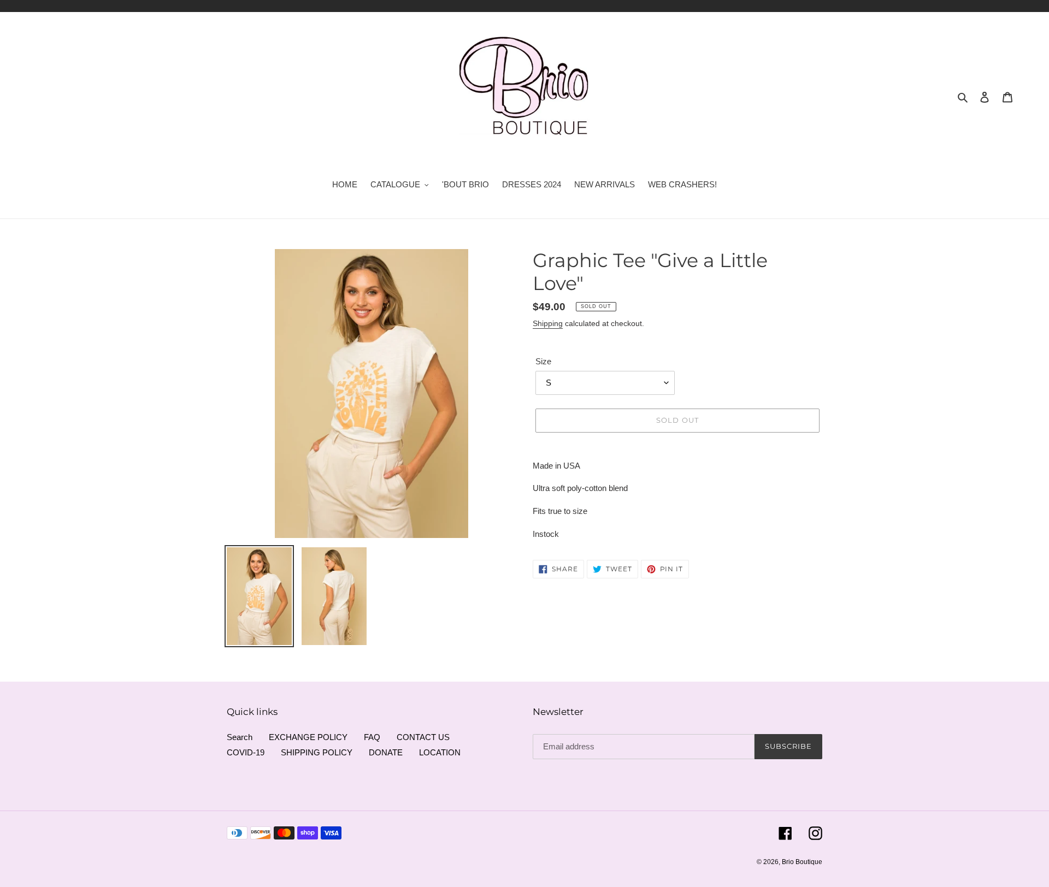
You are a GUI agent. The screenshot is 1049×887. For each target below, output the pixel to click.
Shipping (548, 323)
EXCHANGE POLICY (308, 737)
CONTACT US (423, 737)
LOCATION (440, 752)
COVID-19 (245, 752)
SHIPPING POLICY (316, 752)
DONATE (386, 752)
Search (239, 737)
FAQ (372, 737)
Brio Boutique (802, 862)
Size (543, 361)
